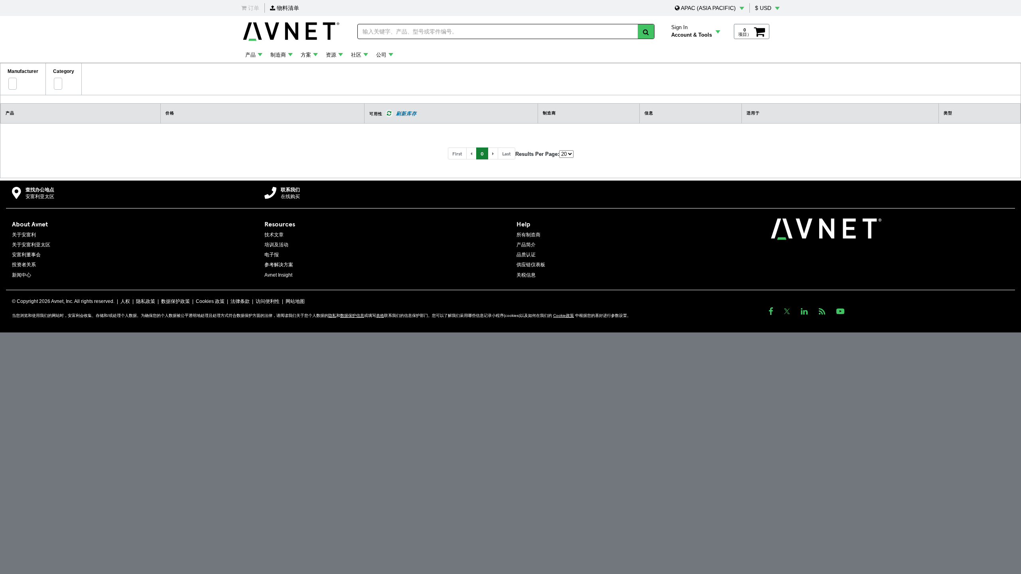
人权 (125, 301)
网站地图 (295, 301)
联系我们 (290, 190)
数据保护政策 (175, 301)
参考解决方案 (278, 264)
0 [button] (482, 153)
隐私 (332, 315)
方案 (306, 55)
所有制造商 (528, 235)
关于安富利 (24, 235)
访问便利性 (268, 301)
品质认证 (526, 255)
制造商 (278, 55)
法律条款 (240, 301)
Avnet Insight (278, 275)
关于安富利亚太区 (31, 245)
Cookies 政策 (210, 301)
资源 (331, 55)
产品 (250, 55)
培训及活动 (276, 245)
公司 (381, 55)
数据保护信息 (352, 315)
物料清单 (287, 8)
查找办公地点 (40, 190)
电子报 (271, 255)
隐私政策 (145, 301)
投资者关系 (24, 264)
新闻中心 (21, 275)
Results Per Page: (537, 154)
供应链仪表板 (530, 264)
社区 (356, 55)
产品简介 (526, 245)
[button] (709, 8)
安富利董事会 (26, 255)
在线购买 (290, 196)
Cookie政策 (563, 315)
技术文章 (274, 235)
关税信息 (526, 275)
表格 (380, 315)
